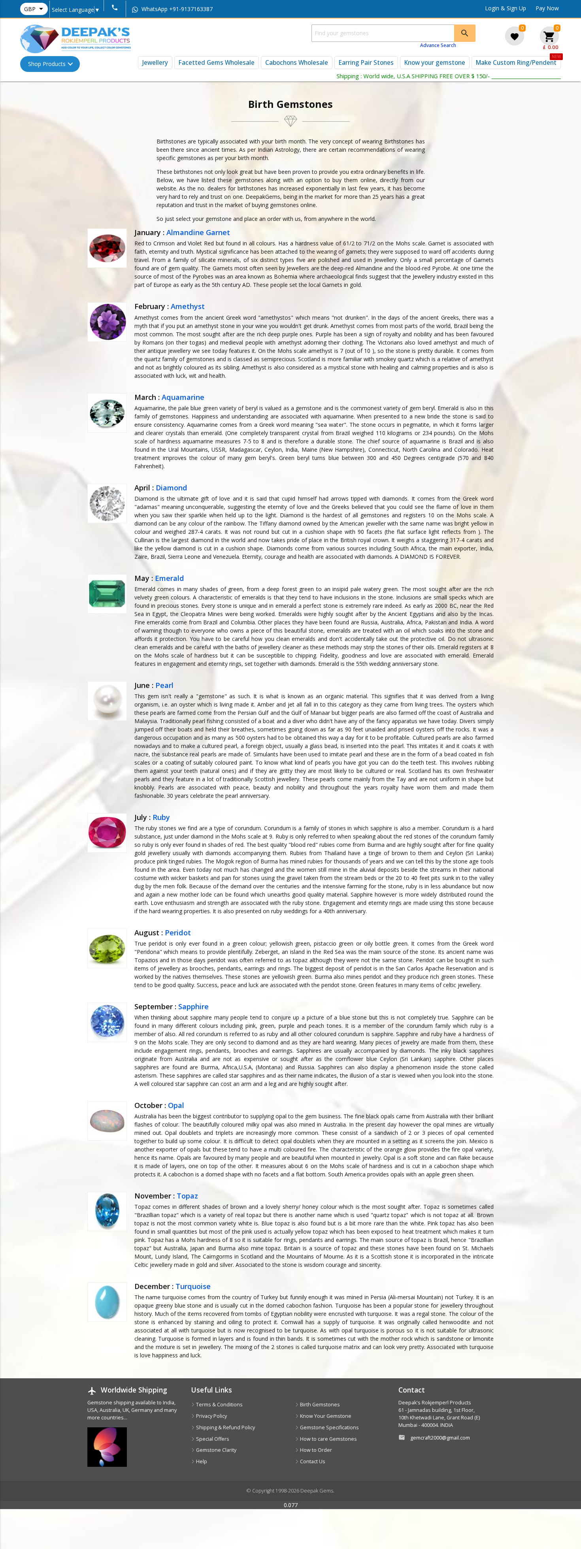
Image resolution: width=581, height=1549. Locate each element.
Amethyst (188, 306)
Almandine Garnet (198, 232)
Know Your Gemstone (325, 1416)
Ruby (161, 817)
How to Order (315, 1450)
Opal (176, 1105)
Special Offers (212, 1439)
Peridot (178, 932)
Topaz (187, 1195)
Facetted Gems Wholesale (217, 62)
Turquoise (193, 1286)
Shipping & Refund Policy (225, 1427)
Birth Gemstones (319, 1404)
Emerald (169, 578)
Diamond (171, 487)
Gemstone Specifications (329, 1427)
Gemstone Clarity (215, 1450)
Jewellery (155, 62)
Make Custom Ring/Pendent (516, 62)
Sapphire (193, 1006)
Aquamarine (183, 397)
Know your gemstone (434, 62)
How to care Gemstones (328, 1439)
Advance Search (438, 45)
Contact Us (312, 1461)
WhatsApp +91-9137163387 (176, 9)
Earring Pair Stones (366, 62)
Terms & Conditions (219, 1404)
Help (201, 1461)
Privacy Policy (211, 1416)
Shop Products (47, 64)
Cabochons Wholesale (296, 62)
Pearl (164, 685)
